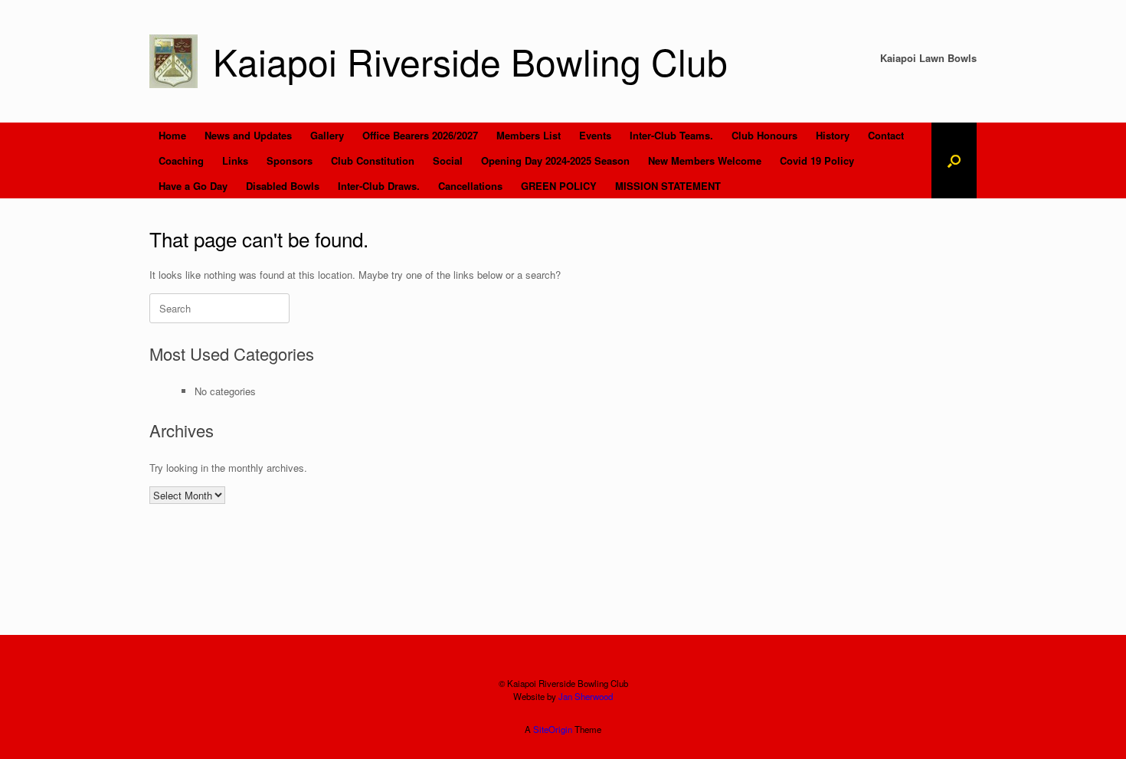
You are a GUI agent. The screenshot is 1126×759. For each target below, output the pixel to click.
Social (448, 160)
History (832, 135)
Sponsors (290, 160)
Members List (528, 135)
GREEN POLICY (559, 185)
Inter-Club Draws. (379, 185)
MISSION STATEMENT (668, 185)
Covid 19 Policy (817, 160)
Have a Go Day (193, 185)
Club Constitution (372, 160)
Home (172, 135)
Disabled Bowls (282, 185)
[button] (954, 160)
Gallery (327, 135)
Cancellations (470, 185)
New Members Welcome (704, 160)
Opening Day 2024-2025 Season (555, 160)
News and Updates (248, 135)
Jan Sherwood (585, 696)
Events (595, 135)
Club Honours (764, 135)
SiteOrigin (552, 729)
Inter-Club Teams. (671, 135)
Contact (886, 135)
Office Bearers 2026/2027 (420, 135)
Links (235, 160)
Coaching (181, 160)
